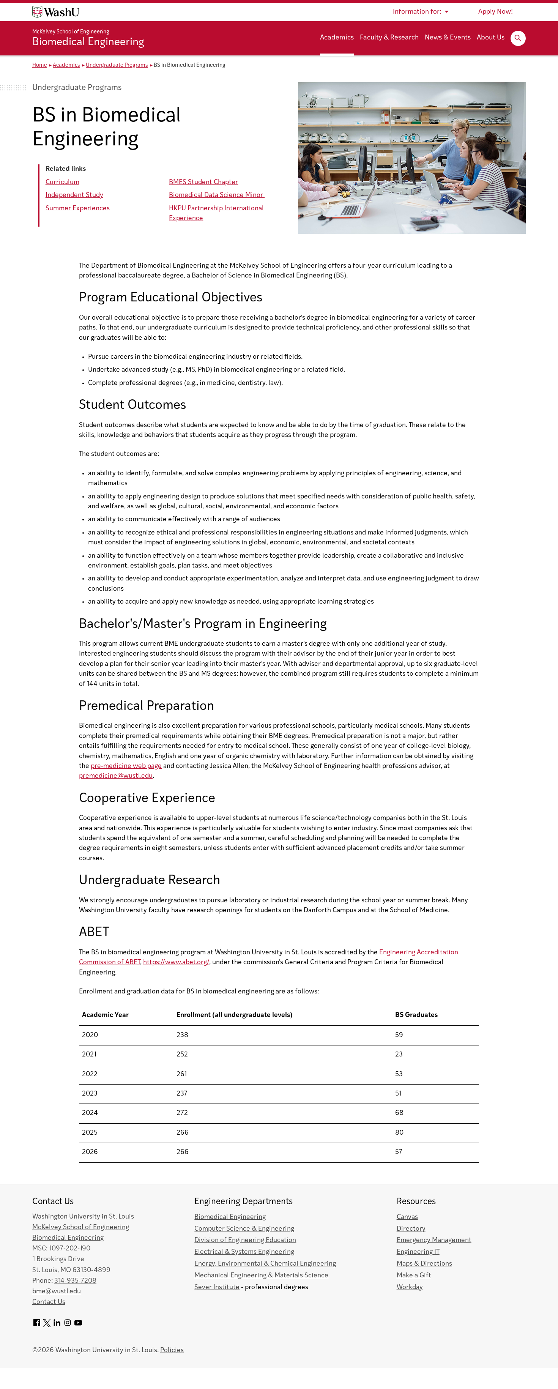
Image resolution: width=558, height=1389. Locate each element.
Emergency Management (434, 1240)
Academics (337, 38)
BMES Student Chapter (203, 182)
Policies (172, 1350)
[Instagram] (67, 1325)
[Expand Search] (518, 38)
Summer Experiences (78, 208)
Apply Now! (495, 12)
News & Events (448, 38)
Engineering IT (418, 1252)
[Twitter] (47, 1325)
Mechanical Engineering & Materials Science (261, 1275)
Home (39, 65)
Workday (410, 1287)
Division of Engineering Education (245, 1240)
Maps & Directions (424, 1264)
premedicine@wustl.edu (116, 776)
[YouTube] (78, 1325)
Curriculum (62, 182)
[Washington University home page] (55, 12)
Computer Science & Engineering (244, 1229)
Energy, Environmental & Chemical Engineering (265, 1264)
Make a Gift (414, 1275)
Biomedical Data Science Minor (217, 195)
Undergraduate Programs (117, 65)
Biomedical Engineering (88, 42)
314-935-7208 (75, 1281)
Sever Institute (217, 1287)
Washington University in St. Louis (83, 1217)
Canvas (407, 1217)
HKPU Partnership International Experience (216, 213)
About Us (490, 38)
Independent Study (74, 195)
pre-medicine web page (126, 766)
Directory (411, 1229)
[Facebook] (36, 1325)
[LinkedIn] (56, 1325)
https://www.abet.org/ (176, 962)
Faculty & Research (389, 38)
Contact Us (48, 1302)
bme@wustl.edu (56, 1291)
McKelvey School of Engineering (70, 32)
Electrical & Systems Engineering (244, 1252)
